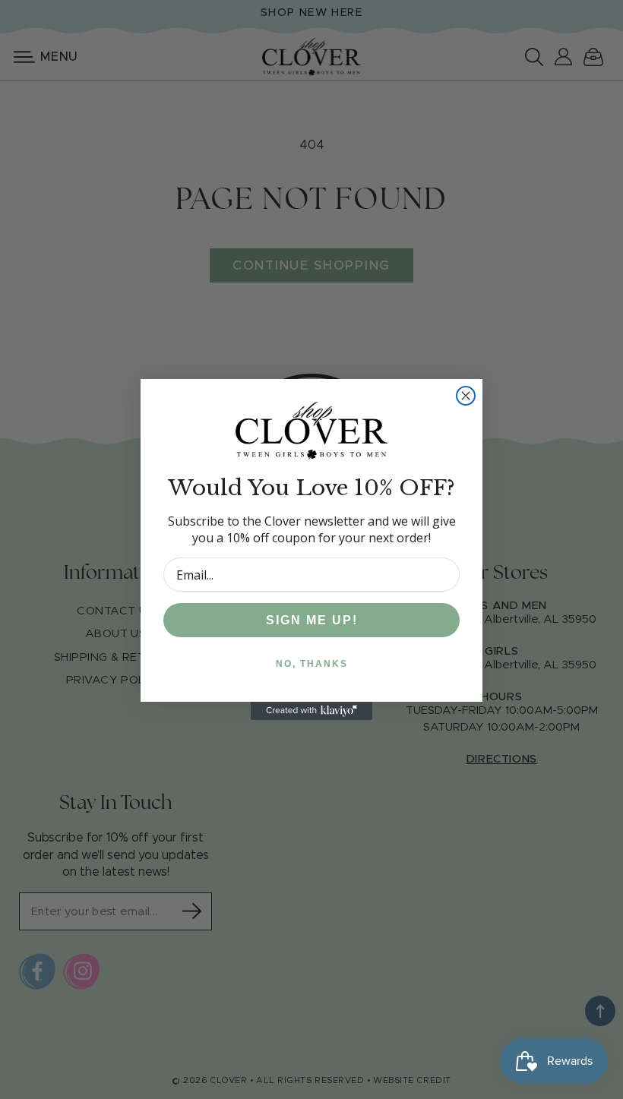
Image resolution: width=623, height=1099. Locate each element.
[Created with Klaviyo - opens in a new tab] (311, 711)
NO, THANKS (312, 663)
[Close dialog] (466, 396)
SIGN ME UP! (312, 620)
